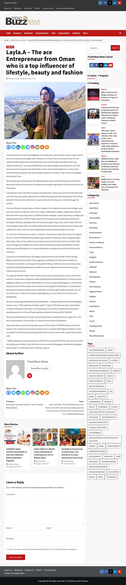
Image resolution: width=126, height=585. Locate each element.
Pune (118, 456)
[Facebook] (8, 147)
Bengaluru (106, 365)
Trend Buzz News (13, 79)
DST (111, 391)
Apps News (94, 208)
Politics (92, 282)
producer (108, 456)
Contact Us (28, 8)
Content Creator (96, 376)
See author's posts (39, 368)
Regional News (95, 291)
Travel (91, 321)
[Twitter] (13, 147)
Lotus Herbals (95, 433)
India (8, 33)
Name (9, 528)
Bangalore (93, 365)
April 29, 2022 (27, 79)
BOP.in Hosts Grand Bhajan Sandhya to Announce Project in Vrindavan (109, 96)
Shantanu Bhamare (97, 472)
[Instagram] (32, 147)
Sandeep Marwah (109, 461)
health (92, 407)
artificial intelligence (98, 360)
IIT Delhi (114, 407)
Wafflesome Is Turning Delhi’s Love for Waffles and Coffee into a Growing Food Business (110, 184)
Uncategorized (95, 326)
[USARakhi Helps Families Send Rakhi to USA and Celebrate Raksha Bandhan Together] (17, 437)
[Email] (37, 147)
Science (92, 301)
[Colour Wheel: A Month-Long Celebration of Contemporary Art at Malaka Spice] (45, 437)
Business (17, 33)
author (114, 360)
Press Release (95, 286)
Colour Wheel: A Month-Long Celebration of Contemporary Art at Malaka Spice (44, 453)
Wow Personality (96, 336)
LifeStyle (76, 33)
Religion (92, 296)
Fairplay (107, 402)
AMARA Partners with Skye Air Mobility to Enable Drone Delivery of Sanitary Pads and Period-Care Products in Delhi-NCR (110, 165)
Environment (94, 237)
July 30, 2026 (67, 464)
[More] (47, 147)
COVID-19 (110, 376)
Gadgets (92, 257)
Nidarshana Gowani (97, 451)
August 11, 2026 (41, 464)
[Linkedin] (18, 147)
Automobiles (63, 33)
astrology (93, 213)
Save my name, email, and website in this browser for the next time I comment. (43, 549)
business (116, 371)
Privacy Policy (48, 8)
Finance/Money (95, 247)
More (85, 33)
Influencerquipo (109, 417)
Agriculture (94, 203)
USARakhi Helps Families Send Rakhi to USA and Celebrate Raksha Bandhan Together (16, 455)
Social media (114, 472)
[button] (120, 33)
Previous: (24, 404)
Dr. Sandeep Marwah (97, 391)
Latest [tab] (93, 75)
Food (103, 176)
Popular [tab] (103, 75)
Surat (100, 477)
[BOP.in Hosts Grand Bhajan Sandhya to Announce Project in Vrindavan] (93, 94)
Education (28, 33)
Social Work (94, 306)
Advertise (17, 8)
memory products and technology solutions (103, 439)
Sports (103, 128)
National (93, 272)
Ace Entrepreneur (96, 350)
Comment (11, 494)
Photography (94, 277)
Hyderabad (103, 407)
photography (95, 456)
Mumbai (92, 446)
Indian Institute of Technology (102, 412)
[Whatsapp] (23, 147)
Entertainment (42, 33)
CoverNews (71, 581)
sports (92, 477)
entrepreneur (95, 402)
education (101, 396)
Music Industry (113, 446)
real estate (93, 461)
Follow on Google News (65, 8)
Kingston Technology (98, 422)
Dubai (91, 396)
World (92, 331)
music (101, 446)
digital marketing (96, 386)
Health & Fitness (96, 262)
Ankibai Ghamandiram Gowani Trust (104, 355)
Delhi (109, 381)
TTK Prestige (111, 477)
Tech (53, 33)
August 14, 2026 (13, 467)
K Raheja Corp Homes (97, 427)
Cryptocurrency (96, 381)
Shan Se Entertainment (98, 467)
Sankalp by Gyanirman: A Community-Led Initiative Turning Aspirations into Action (72, 453)
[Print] (42, 147)
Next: (65, 407)
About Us (7, 8)
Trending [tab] (94, 83)
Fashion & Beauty (96, 242)
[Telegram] (28, 147)
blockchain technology (99, 371)
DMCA (37, 8)
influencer (93, 417)
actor (110, 350)
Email (49, 528)
